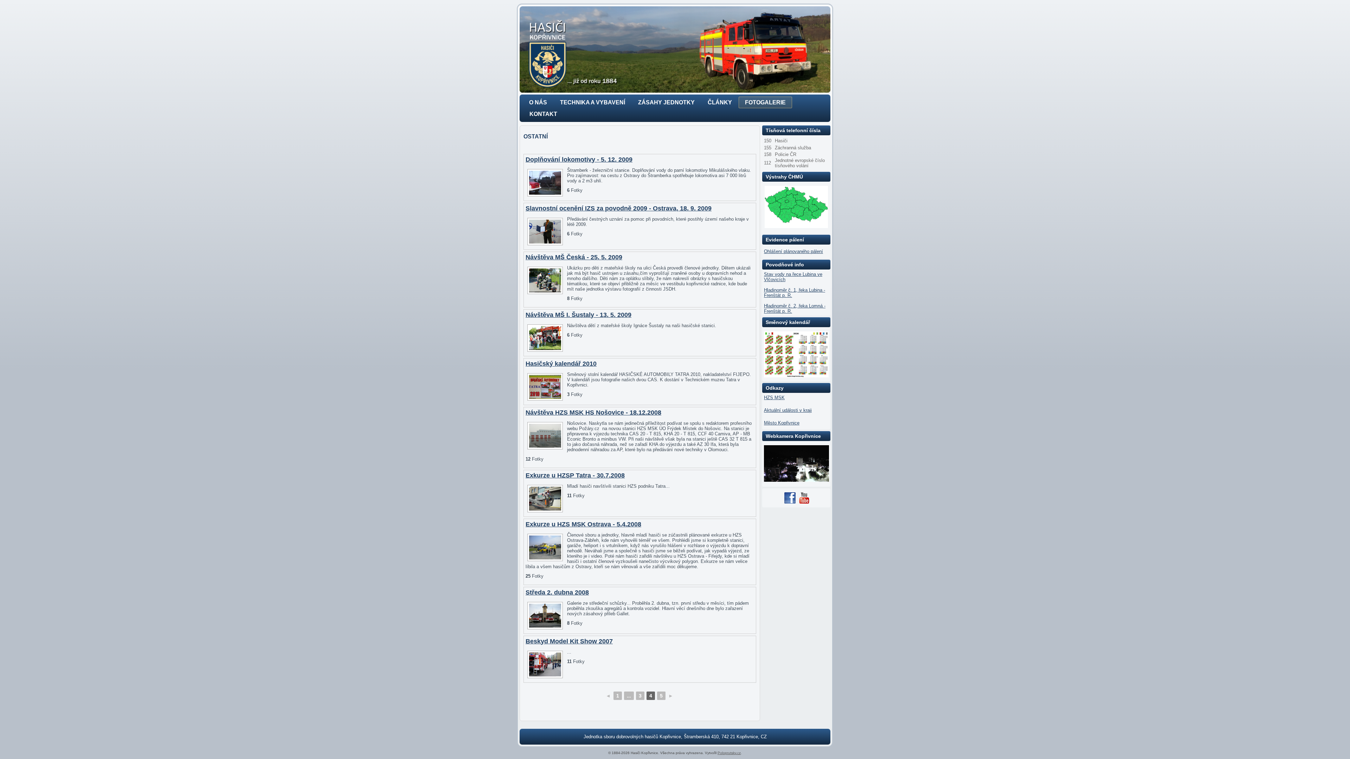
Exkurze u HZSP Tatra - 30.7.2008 (575, 475)
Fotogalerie (765, 102)
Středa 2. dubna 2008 (557, 592)
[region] (675, 49)
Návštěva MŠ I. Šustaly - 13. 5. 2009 (578, 314)
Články (720, 102)
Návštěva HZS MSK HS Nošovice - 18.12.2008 (593, 412)
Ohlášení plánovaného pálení (793, 251)
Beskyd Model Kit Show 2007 (569, 641)
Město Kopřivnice (781, 423)
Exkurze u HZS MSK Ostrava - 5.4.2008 (583, 524)
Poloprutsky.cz (729, 753)
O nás (538, 102)
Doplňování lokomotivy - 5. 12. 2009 (579, 159)
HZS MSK (774, 397)
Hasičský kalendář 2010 (561, 363)
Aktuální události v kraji (788, 410)
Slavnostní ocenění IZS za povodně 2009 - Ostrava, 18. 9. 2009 (619, 208)
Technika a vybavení (592, 102)
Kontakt (543, 114)
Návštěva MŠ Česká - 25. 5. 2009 (574, 257)
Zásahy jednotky (666, 102)
